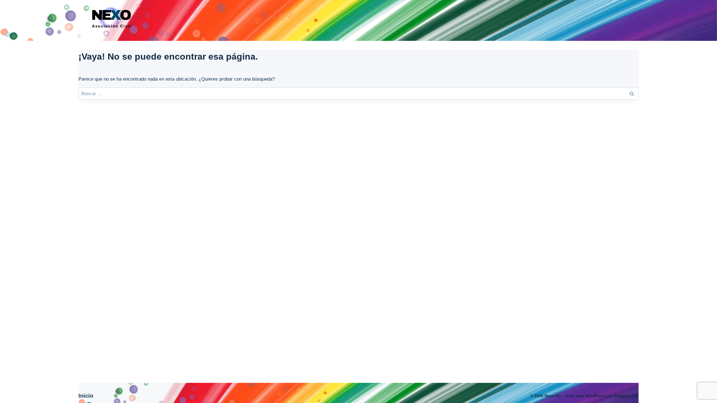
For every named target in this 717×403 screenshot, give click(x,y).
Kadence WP (626, 395)
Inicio (85, 396)
